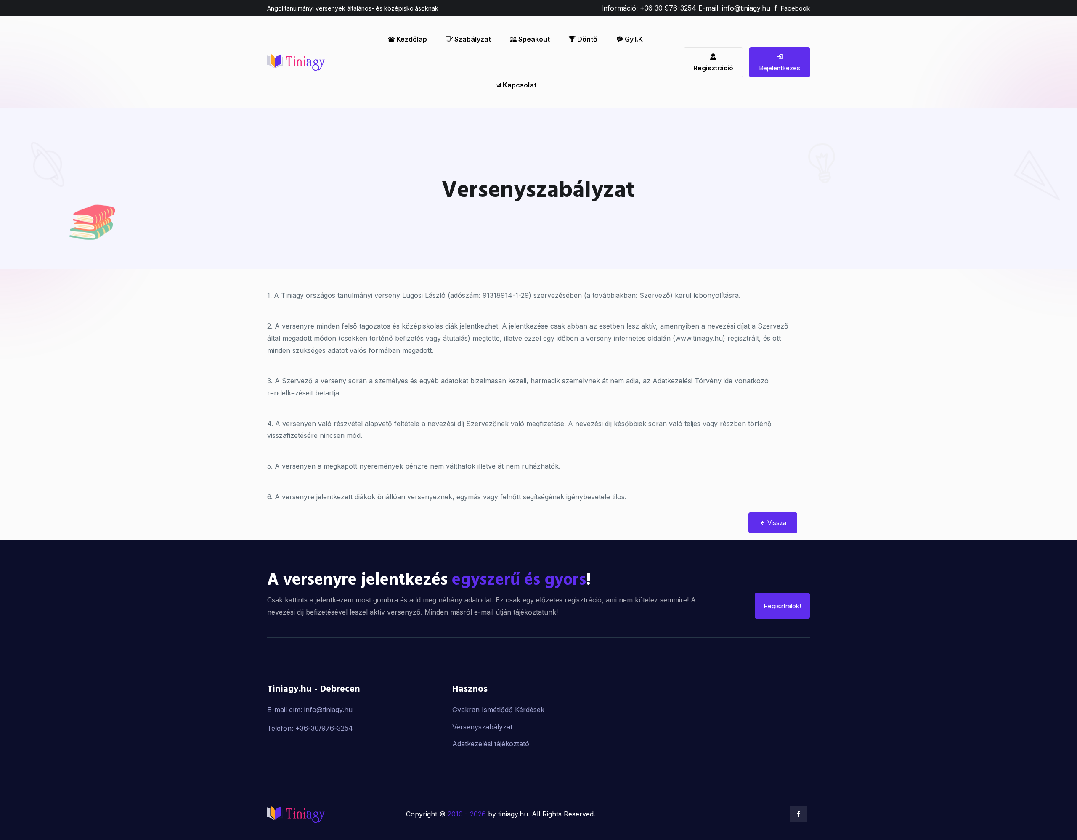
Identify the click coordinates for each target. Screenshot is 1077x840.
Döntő (586, 39)
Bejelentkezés (779, 68)
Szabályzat (472, 39)
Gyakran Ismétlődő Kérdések (498, 709)
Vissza (776, 523)
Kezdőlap (411, 39)
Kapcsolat (518, 85)
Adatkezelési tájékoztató (490, 743)
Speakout (533, 39)
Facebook (794, 8)
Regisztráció (713, 68)
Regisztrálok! (782, 606)
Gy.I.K (633, 39)
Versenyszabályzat (482, 726)
